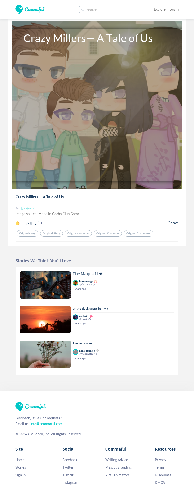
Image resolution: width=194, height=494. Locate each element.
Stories (20, 467)
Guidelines (163, 475)
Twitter (68, 467)
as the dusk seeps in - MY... (91, 308)
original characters (138, 233)
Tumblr (68, 475)
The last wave (82, 343)
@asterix (27, 208)
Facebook (70, 459)
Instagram (70, 482)
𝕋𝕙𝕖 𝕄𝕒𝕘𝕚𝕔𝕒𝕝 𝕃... (89, 274)
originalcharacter (78, 233)
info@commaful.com (46, 423)
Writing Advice (116, 459)
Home (20, 459)
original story (51, 233)
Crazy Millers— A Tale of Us (40, 196)
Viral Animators (117, 475)
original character (107, 233)
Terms (159, 467)
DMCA (160, 482)
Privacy (160, 459)
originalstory (27, 233)
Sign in (20, 475)
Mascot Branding (118, 467)
